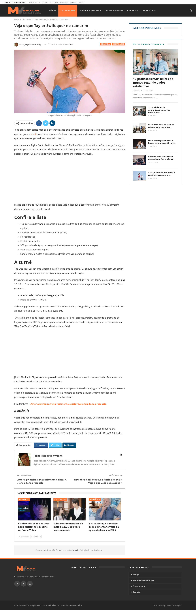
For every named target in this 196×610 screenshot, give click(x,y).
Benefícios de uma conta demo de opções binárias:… (161, 158)
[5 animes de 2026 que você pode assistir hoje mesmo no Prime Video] (34, 509)
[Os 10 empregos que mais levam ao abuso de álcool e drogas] (139, 144)
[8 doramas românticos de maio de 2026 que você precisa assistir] (69, 509)
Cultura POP (68, 10)
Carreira (132, 10)
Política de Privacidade (59, 2)
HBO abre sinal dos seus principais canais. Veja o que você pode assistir (98, 481)
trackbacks (74, 550)
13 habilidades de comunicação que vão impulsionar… (159, 110)
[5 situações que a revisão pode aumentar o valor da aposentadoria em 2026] (105, 509)
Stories (81, 2)
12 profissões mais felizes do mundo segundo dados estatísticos (153, 82)
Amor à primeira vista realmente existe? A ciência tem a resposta (68, 403)
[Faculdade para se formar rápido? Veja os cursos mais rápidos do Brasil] (139, 128)
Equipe (45, 2)
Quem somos (34, 2)
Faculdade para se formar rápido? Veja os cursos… (161, 126)
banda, (34, 133)
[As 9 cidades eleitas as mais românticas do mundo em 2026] (139, 176)
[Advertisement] (69, 179)
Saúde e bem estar (90, 10)
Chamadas (105, 44)
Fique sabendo (114, 10)
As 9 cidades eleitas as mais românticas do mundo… (161, 173)
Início (52, 10)
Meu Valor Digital (174, 605)
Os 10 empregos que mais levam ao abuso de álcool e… (162, 142)
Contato (73, 2)
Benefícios (149, 10)
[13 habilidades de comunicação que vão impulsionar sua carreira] (139, 111)
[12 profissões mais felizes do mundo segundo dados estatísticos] (155, 62)
